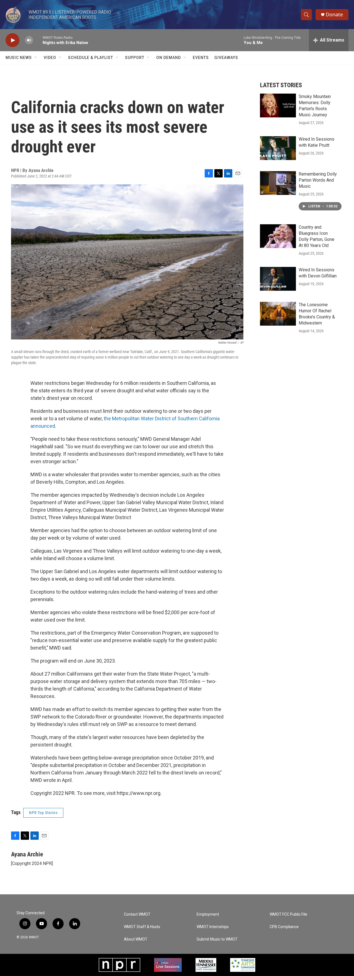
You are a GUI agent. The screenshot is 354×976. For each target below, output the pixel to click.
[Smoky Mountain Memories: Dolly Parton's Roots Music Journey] (278, 105)
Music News (19, 57)
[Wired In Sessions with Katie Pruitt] (278, 148)
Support (134, 57)
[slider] (38, 40)
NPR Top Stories (43, 812)
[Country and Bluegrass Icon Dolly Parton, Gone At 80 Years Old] (278, 236)
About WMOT (135, 939)
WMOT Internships (213, 927)
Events (201, 57)
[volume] (29, 40)
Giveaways (226, 57)
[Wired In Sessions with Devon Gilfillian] (278, 279)
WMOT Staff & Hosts (142, 927)
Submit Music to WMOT (217, 939)
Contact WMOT (137, 914)
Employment (208, 914)
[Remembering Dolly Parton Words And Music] (278, 183)
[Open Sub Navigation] (36, 57)
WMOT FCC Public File (288, 914)
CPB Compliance (284, 927)
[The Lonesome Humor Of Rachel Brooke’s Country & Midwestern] (278, 314)
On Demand (168, 57)
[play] (12, 40)
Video (50, 57)
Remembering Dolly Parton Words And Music (318, 180)
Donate (334, 14)
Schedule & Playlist (90, 57)
